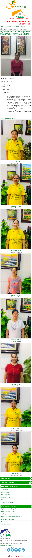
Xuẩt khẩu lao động (6, 524)
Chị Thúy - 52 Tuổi (16, 295)
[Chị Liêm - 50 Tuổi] (16, 204)
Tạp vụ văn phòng (5, 494)
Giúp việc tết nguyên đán (7, 502)
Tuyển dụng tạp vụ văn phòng (9, 521)
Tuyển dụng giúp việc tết (7, 519)
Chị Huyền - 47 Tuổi (16, 473)
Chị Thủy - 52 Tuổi (16, 429)
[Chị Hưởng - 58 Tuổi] (16, 249)
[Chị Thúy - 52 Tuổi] (16, 293)
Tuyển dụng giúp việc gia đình (8, 514)
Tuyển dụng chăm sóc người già (9, 509)
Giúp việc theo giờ (5, 497)
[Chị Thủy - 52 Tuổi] (16, 427)
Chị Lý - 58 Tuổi (16, 161)
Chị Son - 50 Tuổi (16, 384)
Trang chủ (2, 26)
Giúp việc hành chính (6, 500)
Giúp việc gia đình (20, 26)
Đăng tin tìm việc (6, 478)
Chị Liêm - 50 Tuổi (16, 206)
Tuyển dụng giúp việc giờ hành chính (10, 516)
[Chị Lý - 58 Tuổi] (16, 160)
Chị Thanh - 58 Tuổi (16, 340)
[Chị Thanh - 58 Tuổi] (16, 338)
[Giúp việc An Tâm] (16, 8)
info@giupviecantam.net (6, 545)
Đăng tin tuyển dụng (7, 482)
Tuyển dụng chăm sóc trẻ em (8, 511)
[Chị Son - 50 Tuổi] (16, 382)
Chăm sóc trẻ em (11, 26)
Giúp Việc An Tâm (14, 547)
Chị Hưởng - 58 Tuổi (16, 250)
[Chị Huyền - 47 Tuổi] (16, 472)
